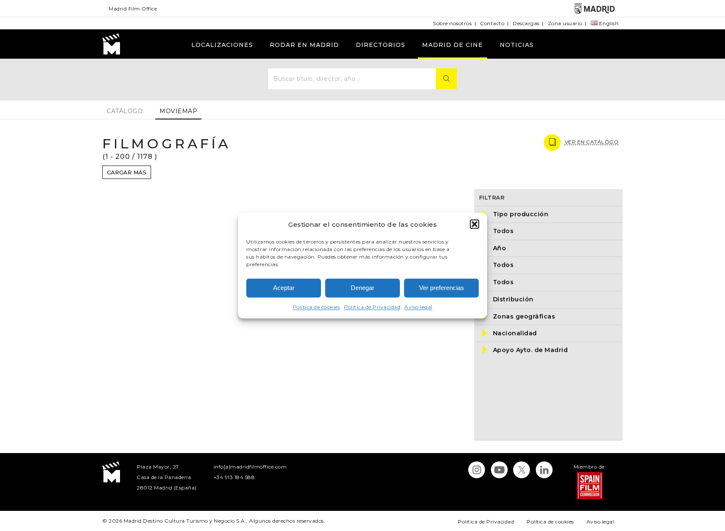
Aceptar (284, 287)
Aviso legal (418, 307)
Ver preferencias (441, 287)
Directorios (380, 45)
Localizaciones (222, 45)
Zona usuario (565, 23)
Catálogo (125, 111)
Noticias (517, 45)
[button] (474, 224)
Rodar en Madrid (304, 45)
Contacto (492, 23)
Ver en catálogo (592, 142)
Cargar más (126, 172)
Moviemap (178, 111)
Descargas (526, 23)
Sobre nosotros (452, 23)
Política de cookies (316, 307)
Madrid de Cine (452, 45)
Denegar (362, 287)
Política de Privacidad (372, 307)
